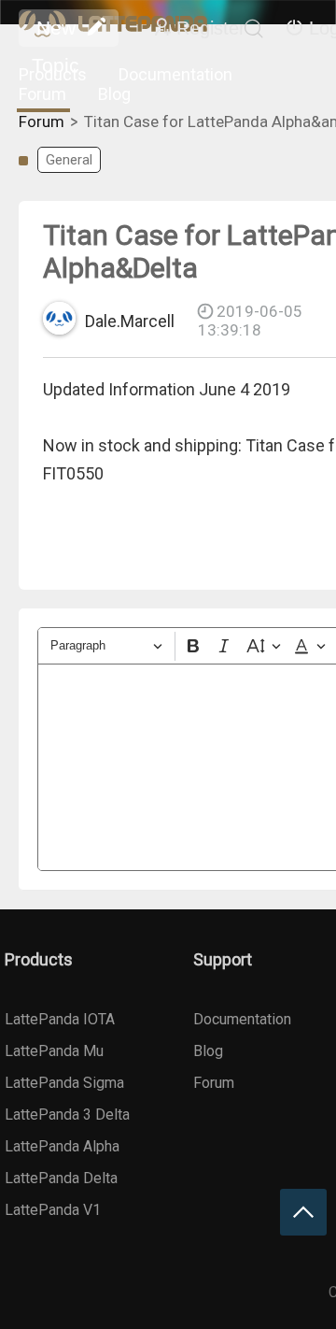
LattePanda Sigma (64, 1083)
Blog (114, 94)
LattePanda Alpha (62, 1146)
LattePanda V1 (53, 1210)
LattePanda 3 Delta (67, 1114)
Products (53, 74)
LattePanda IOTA (60, 1019)
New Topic (55, 32)
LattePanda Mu (54, 1051)
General (69, 159)
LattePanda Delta (61, 1178)
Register (210, 28)
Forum (42, 94)
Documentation (175, 74)
